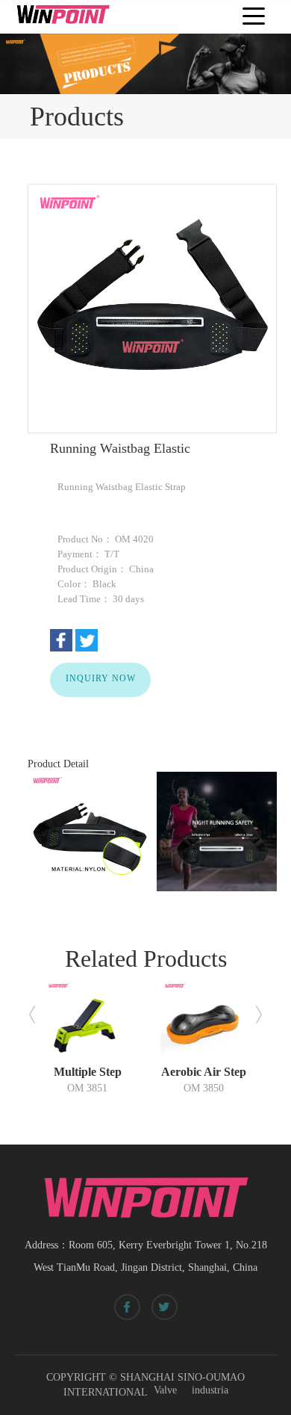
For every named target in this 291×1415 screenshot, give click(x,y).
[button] (32, 1014)
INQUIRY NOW (101, 678)
